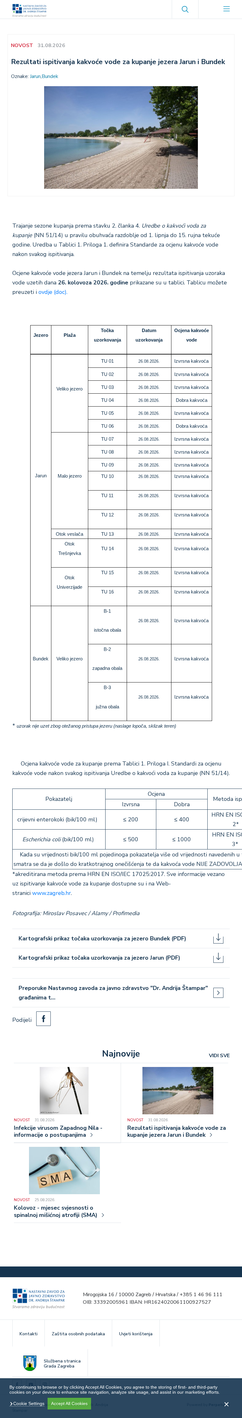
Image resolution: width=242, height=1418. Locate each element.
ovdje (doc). (52, 292)
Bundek (50, 76)
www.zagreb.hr (51, 893)
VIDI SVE (219, 1055)
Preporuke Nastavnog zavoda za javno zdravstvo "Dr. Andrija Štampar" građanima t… (113, 992)
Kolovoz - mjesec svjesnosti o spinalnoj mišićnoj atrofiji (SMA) (55, 1211)
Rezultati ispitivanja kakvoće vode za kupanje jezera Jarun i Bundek (176, 1131)
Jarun (35, 76)
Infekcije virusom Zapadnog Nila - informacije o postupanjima (58, 1131)
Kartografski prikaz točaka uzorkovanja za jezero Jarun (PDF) (99, 958)
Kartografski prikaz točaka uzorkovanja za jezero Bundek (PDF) (102, 938)
